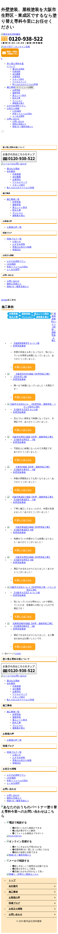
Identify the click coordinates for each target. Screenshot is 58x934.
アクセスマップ (19, 182)
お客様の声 (14, 897)
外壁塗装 (16, 90)
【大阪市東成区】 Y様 (24, 500)
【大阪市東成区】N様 (23, 530)
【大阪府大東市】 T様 (24, 469)
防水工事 (16, 98)
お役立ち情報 (15, 909)
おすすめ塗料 (18, 244)
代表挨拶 (16, 174)
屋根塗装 (16, 93)
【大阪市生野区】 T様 (24, 439)
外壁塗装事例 (19, 346)
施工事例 (13, 892)
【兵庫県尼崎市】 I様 (24, 626)
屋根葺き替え (18, 103)
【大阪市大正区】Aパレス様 (26, 592)
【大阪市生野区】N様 (23, 560)
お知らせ (16, 241)
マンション (17, 101)
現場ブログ (14, 903)
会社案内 (11, 171)
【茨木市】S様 (20, 377)
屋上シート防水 (19, 95)
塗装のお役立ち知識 (21, 247)
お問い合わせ (15, 914)
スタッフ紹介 (18, 185)
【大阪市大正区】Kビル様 (25, 409)
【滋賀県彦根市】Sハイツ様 (26, 343)
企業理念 (16, 179)
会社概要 (16, 177)
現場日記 (16, 250)
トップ (12, 880)
